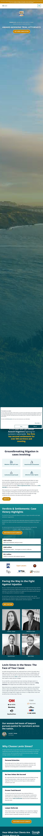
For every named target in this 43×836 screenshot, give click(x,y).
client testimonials (17, 798)
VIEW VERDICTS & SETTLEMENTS (12, 532)
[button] (39, 5)
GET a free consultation (22, 31)
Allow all (35, 426)
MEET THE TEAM (8, 604)
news (16, 676)
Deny (21, 426)
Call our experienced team (23, 485)
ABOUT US (6, 499)
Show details (37, 423)
